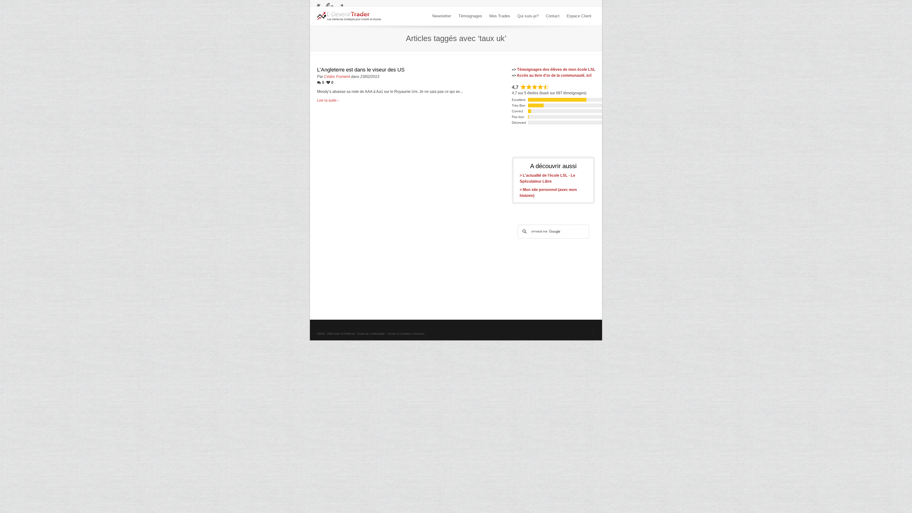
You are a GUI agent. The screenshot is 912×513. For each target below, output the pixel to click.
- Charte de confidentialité (370, 333)
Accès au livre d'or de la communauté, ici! (554, 75)
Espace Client (579, 16)
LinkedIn (340, 3)
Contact (553, 16)
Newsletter (441, 16)
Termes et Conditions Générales (406, 333)
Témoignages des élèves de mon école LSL (556, 69)
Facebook (320, 3)
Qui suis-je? (528, 16)
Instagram (334, 3)
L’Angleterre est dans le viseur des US (361, 70)
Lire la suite (327, 100)
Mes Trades (499, 16)
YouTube (327, 3)
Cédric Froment (337, 77)
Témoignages (470, 16)
